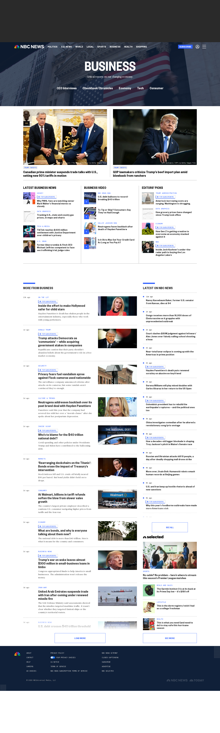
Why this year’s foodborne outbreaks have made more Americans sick (171, 507)
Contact (29, 657)
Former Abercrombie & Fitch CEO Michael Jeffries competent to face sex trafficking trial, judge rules (56, 247)
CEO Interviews (67, 88)
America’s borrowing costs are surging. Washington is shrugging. (173, 202)
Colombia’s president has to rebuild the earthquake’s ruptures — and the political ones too (170, 407)
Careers (29, 666)
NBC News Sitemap (109, 653)
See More (170, 638)
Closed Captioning (110, 657)
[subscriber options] (197, 46)
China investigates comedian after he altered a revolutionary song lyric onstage (170, 424)
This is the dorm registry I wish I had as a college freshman (175, 607)
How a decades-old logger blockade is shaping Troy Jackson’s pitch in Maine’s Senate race (170, 443)
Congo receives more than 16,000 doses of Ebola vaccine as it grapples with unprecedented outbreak (168, 318)
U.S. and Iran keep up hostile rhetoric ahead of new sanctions (170, 488)
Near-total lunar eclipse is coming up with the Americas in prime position (170, 353)
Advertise (106, 666)
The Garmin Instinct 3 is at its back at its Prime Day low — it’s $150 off (176, 590)
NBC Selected (107, 671)
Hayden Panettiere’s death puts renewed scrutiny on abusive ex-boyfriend (167, 372)
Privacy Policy (57, 653)
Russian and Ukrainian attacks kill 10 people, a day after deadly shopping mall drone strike (170, 458)
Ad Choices (31, 671)
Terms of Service (58, 666)
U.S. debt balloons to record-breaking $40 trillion (113, 198)
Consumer (156, 88)
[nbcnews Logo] (17, 654)
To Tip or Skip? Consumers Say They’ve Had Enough (114, 211)
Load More (80, 638)
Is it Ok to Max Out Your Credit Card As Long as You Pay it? (116, 241)
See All (170, 527)
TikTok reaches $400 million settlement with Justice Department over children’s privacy (56, 232)
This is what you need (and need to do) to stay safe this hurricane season (175, 625)
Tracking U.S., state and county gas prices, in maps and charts (55, 216)
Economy (125, 88)
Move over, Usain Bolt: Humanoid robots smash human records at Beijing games (170, 473)
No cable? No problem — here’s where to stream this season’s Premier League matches (169, 576)
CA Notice (54, 662)
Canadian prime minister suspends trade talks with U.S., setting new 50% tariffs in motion (60, 173)
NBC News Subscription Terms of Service (68, 671)
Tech (140, 88)
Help (28, 662)
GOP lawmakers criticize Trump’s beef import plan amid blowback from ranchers (150, 173)
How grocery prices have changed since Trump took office (174, 213)
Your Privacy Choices (65, 657)
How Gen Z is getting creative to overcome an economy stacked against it (172, 234)
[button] (90, 46)
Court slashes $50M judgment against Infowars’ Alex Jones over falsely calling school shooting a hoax (171, 336)
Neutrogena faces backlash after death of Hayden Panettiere (115, 228)
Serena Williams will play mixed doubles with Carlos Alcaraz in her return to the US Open (169, 387)
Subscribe (106, 662)
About (28, 653)
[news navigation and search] (204, 46)
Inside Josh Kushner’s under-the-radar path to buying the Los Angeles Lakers (173, 252)
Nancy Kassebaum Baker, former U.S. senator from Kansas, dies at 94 (170, 302)
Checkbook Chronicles (98, 88)
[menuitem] (52, 46)
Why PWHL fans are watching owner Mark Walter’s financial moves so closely (55, 203)
